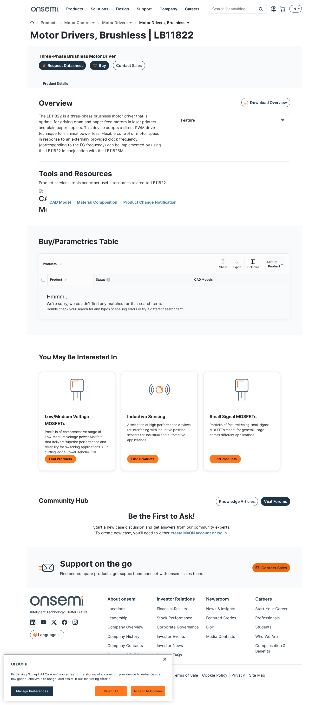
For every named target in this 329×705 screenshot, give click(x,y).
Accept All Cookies (148, 691)
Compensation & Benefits (270, 648)
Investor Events (171, 636)
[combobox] (232, 9)
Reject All (111, 691)
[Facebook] (65, 622)
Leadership (117, 617)
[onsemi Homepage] (44, 9)
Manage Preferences (32, 691)
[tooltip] (237, 264)
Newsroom (217, 599)
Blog (210, 627)
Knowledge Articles (237, 501)
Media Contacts (220, 636)
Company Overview (125, 627)
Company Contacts (125, 645)
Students (263, 627)
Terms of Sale (185, 675)
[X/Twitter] (54, 622)
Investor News (170, 645)
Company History (123, 636)
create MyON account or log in (199, 532)
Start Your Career (271, 608)
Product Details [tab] (55, 83)
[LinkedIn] (33, 622)
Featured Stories (221, 617)
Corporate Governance (178, 627)
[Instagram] (75, 622)
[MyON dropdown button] (275, 9)
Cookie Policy (214, 675)
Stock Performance (174, 617)
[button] (261, 9)
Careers (263, 599)
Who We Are (266, 636)
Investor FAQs (169, 655)
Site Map (257, 675)
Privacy (238, 675)
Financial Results (172, 608)
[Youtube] (44, 622)
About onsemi (122, 599)
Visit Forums (275, 501)
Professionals (267, 617)
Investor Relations (176, 599)
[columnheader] (70, 279)
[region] (88, 677)
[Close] (164, 659)
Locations (116, 608)
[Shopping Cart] (284, 9)
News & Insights (220, 608)
